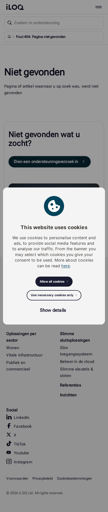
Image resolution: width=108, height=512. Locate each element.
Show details (53, 310)
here (65, 265)
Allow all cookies (52, 281)
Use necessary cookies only (52, 295)
